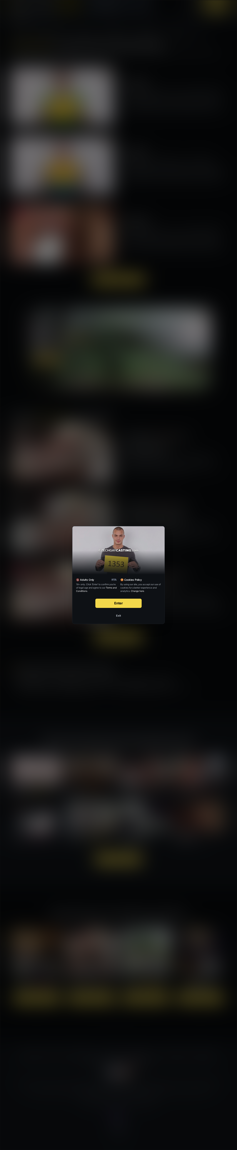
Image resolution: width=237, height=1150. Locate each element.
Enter (118, 603)
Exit (118, 615)
